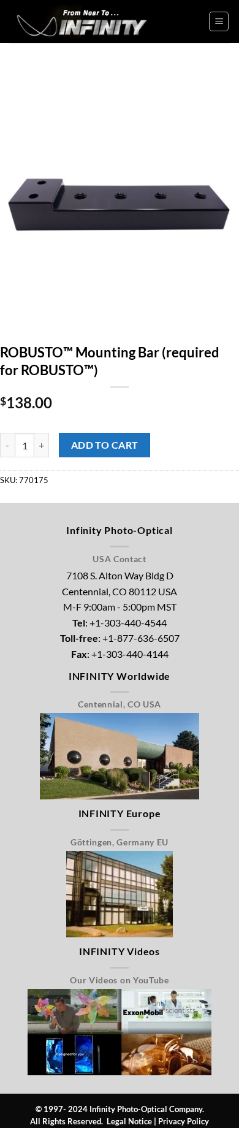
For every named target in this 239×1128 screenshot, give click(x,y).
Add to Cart (104, 445)
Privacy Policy (183, 1121)
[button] (219, 21)
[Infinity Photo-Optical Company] (83, 21)
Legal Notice (129, 1121)
